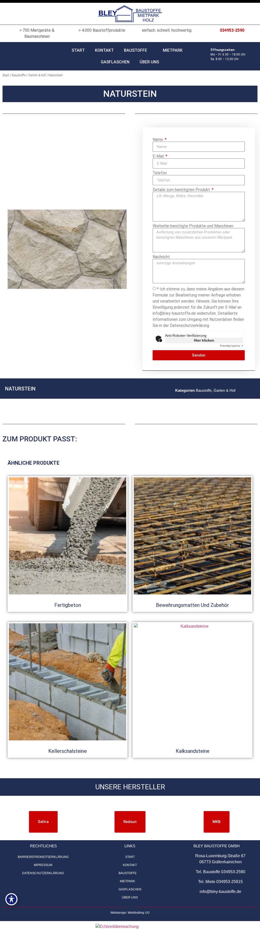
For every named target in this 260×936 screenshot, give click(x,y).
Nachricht (161, 257)
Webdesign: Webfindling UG (130, 912)
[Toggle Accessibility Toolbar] (11, 899)
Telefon (160, 173)
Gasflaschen (115, 62)
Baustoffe (135, 50)
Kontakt (104, 50)
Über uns (149, 62)
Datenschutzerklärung (43, 873)
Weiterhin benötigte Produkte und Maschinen (193, 226)
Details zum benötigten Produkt (182, 190)
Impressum (43, 865)
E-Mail (159, 156)
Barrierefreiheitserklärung (43, 857)
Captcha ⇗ (231, 345)
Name (158, 140)
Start (78, 50)
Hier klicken (204, 340)
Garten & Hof (37, 75)
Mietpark (173, 50)
